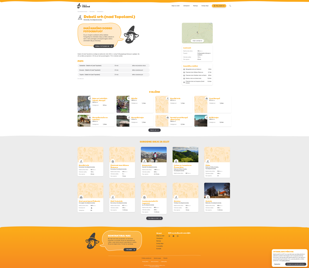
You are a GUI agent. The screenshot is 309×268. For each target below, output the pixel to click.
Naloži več (153, 130)
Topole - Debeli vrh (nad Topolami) (90, 74)
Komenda (92, 11)
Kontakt (158, 248)
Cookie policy (164, 261)
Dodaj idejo (205, 6)
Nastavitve (277, 264)
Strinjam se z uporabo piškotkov (295, 264)
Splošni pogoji (157, 258)
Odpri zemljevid (197, 41)
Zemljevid (186, 6)
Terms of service (154, 261)
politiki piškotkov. (286, 260)
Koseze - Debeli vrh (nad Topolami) (90, 70)
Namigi (195, 6)
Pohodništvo (100, 11)
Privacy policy (145, 261)
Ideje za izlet (176, 6)
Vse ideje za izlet (153, 218)
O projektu (159, 246)
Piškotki (165, 258)
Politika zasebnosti (146, 258)
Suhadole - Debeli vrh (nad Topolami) (90, 65)
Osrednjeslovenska (82, 11)
